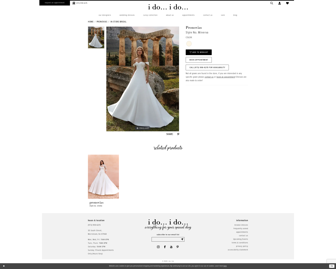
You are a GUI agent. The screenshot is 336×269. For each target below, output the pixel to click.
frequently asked (240, 228)
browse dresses (241, 225)
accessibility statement (238, 250)
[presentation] (103, 177)
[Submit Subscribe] (182, 239)
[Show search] (272, 3)
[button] (280, 3)
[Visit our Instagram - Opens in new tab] (158, 247)
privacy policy (242, 246)
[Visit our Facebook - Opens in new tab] (165, 247)
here (225, 266)
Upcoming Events (240, 239)
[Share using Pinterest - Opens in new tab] (178, 134)
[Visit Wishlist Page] (287, 3)
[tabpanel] (96, 38)
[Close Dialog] (4, 266)
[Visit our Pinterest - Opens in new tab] (177, 247)
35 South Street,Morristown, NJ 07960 (97, 232)
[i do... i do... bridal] (168, 6)
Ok (332, 266)
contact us (209, 77)
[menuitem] (54, 3)
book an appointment (226, 77)
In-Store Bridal (118, 21)
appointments (242, 232)
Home (90, 21)
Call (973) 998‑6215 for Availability (207, 67)
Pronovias (102, 21)
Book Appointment (199, 60)
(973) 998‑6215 (94, 225)
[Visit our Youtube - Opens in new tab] (171, 247)
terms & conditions (240, 242)
